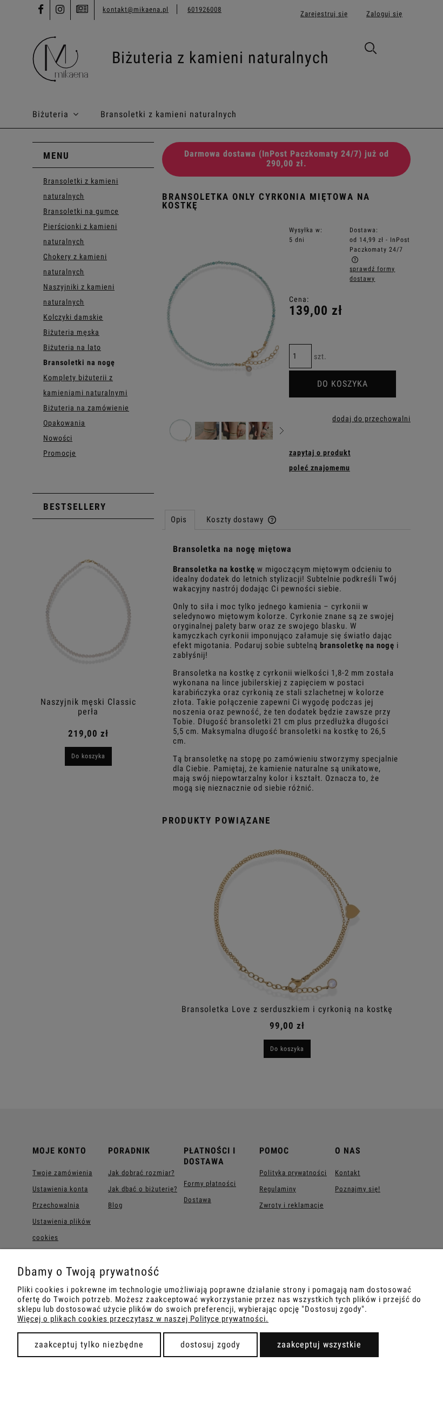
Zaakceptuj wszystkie (319, 1344)
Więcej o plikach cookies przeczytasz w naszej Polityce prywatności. (143, 1319)
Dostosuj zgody (210, 1344)
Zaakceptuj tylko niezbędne (89, 1344)
